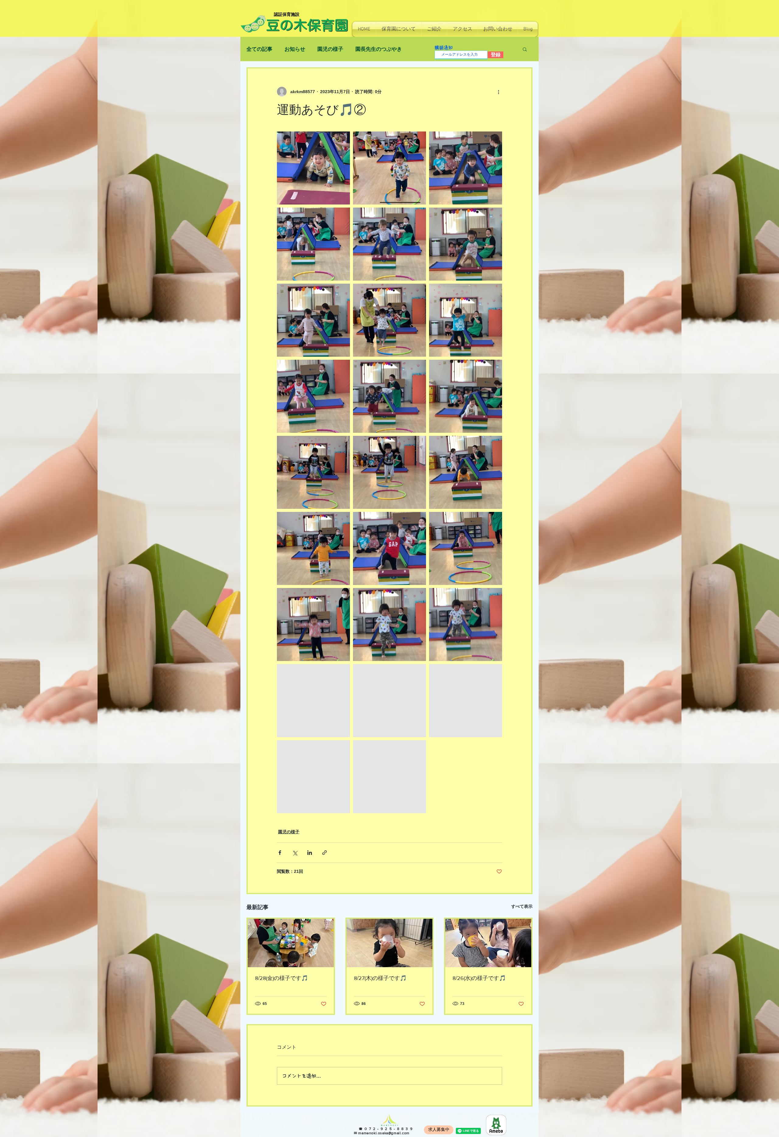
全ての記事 (259, 49)
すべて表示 (522, 906)
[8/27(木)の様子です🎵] (390, 943)
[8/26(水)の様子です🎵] (488, 943)
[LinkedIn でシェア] (310, 852)
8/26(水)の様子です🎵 (479, 978)
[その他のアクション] (498, 91)
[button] (398, 29)
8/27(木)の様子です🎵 (380, 978)
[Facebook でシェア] (280, 852)
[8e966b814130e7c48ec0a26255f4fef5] (496, 1125)
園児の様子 (330, 49)
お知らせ (295, 49)
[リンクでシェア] (324, 852)
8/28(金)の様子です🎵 (281, 978)
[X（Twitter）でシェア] (295, 852)
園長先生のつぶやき (378, 49)
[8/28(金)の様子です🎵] (291, 943)
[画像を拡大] (313, 168)
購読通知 (444, 47)
